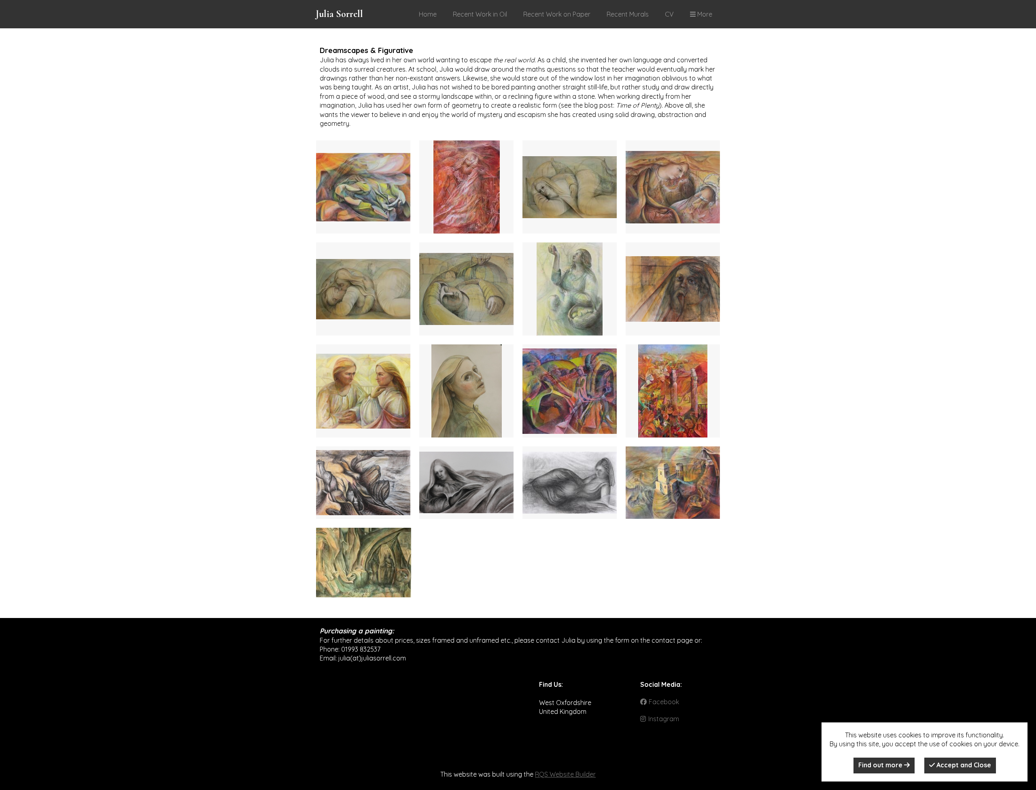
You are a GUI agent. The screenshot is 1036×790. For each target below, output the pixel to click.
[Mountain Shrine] (363, 482)
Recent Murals (628, 14)
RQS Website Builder (565, 774)
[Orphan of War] (673, 289)
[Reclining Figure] (569, 482)
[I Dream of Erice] (673, 482)
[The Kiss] (363, 289)
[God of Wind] (363, 187)
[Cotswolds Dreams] (673, 390)
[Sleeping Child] (466, 289)
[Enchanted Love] (363, 390)
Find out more (881, 765)
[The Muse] (569, 187)
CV (669, 14)
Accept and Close (963, 765)
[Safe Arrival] (466, 482)
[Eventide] (363, 562)
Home (428, 14)
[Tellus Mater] (673, 187)
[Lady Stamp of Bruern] (569, 390)
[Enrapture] (466, 187)
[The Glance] (466, 390)
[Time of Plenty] (569, 289)
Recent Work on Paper (556, 14)
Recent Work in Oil (480, 14)
